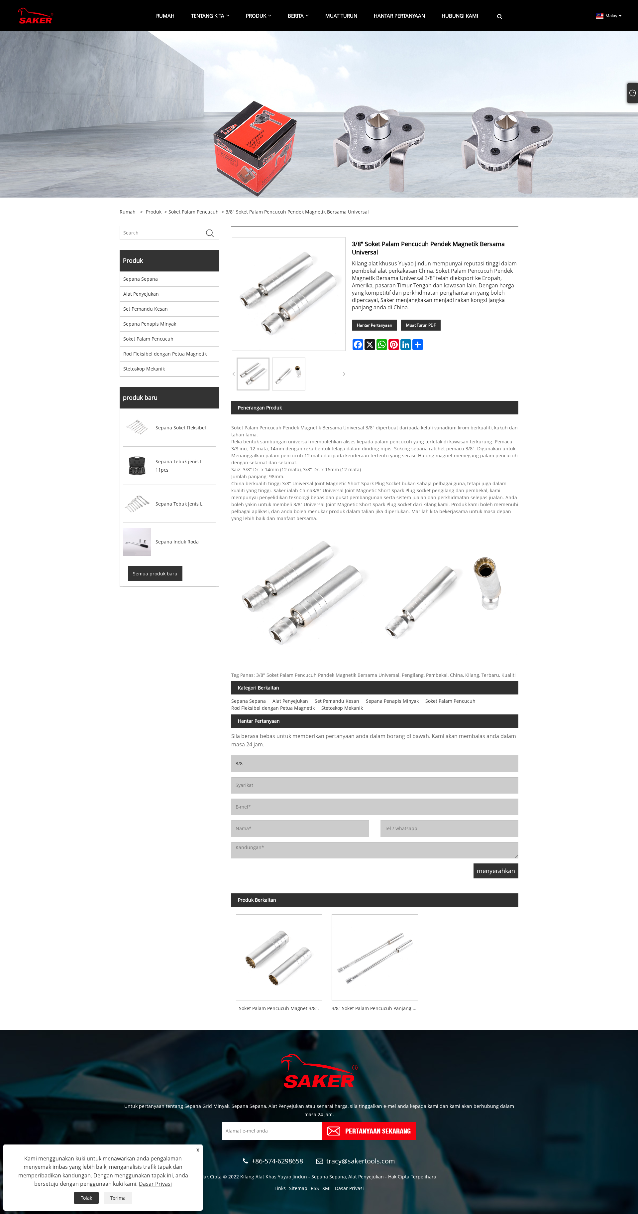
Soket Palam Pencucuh (193, 212)
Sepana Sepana (140, 279)
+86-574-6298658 (277, 1160)
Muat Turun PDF (421, 325)
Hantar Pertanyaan (374, 325)
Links (280, 1188)
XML (327, 1188)
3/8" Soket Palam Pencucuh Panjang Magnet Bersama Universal (377, 1008)
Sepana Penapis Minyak (149, 324)
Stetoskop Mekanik (144, 369)
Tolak (86, 1198)
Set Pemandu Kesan (145, 309)
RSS (315, 1188)
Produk (153, 212)
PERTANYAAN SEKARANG (378, 1130)
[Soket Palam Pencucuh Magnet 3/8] (279, 954)
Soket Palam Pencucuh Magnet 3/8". (279, 1008)
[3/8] (253, 374)
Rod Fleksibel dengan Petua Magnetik (165, 354)
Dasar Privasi (349, 1188)
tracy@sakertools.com (360, 1160)
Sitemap (298, 1188)
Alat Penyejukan (141, 294)
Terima (118, 1198)
